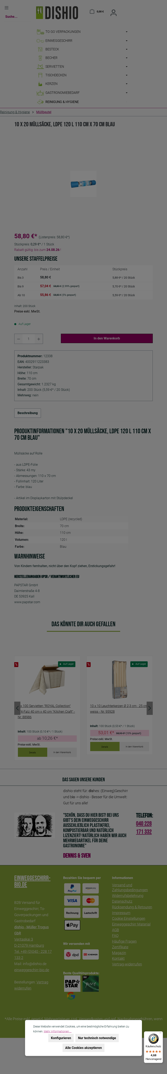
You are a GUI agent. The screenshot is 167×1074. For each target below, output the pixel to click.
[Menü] (160, 1033)
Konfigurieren (61, 1038)
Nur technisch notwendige (97, 1038)
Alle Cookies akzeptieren (83, 1048)
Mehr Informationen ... (57, 1031)
